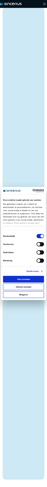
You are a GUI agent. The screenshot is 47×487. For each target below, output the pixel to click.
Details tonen (33, 271)
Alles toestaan (23, 279)
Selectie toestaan (23, 287)
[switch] (40, 244)
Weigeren (23, 294)
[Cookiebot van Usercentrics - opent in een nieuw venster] (33, 190)
